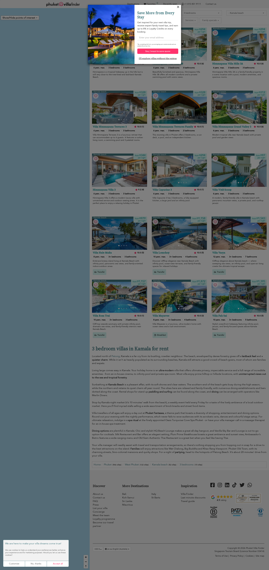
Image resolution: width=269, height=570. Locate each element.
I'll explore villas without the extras (158, 58)
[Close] (178, 8)
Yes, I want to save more (157, 51)
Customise (14, 563)
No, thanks (36, 563)
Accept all (58, 563)
